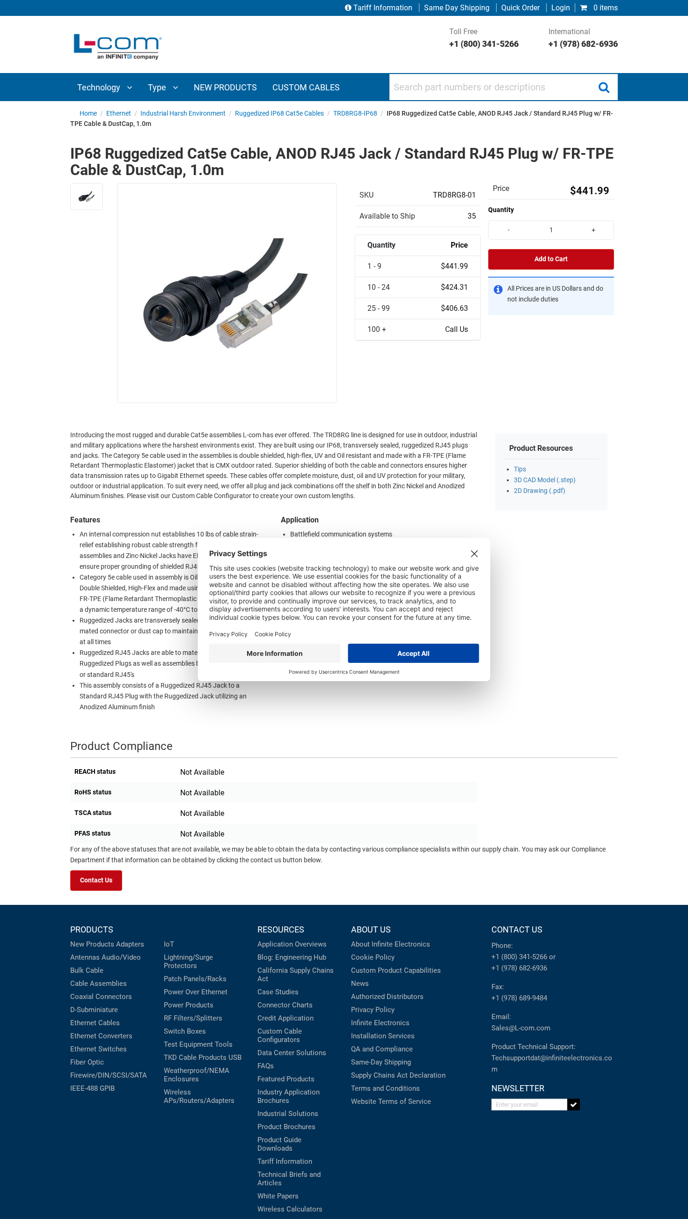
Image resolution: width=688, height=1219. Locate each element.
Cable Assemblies (98, 983)
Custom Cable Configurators (279, 1035)
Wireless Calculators (289, 1209)
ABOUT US (371, 929)
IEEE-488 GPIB (92, 1088)
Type (158, 87)
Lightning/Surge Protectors (188, 961)
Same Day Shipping (457, 7)
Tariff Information (382, 7)
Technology (99, 87)
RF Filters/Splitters (193, 1018)
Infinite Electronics (380, 1023)
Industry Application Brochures (288, 1096)
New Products (92, 944)
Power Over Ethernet (195, 992)
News (360, 983)
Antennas (85, 957)
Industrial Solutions (287, 1113)
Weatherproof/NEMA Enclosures (196, 1074)
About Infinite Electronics (390, 944)
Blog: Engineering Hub (291, 957)
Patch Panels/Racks (195, 979)
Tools (224, 1044)
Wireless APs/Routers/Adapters (199, 1096)
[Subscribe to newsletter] (573, 1104)
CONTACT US (516, 929)
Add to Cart (551, 259)
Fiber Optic (87, 1062)
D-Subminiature (94, 1010)
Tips (520, 469)
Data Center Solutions (291, 1053)
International (583, 38)
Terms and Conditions (385, 1088)
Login (560, 7)
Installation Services (383, 1036)
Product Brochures (286, 1127)
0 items (605, 7)
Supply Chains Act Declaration (398, 1075)
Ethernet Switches (98, 1049)
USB (235, 1057)
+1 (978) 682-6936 (519, 968)
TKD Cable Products (195, 1057)
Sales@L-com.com (520, 1028)
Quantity (501, 209)
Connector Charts (285, 1005)
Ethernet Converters (101, 1036)
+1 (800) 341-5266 (519, 957)
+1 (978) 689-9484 (519, 998)
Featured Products (286, 1079)
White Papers (278, 1196)
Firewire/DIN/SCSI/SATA (108, 1075)
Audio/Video (121, 957)
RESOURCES (280, 929)
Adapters (130, 944)
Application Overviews (292, 944)
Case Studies (278, 992)
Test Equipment (188, 1044)
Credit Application (285, 1018)
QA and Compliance (382, 1049)
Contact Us (96, 880)
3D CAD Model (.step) (545, 480)
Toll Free (484, 38)
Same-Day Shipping (381, 1062)
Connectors (113, 996)
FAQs (265, 1066)
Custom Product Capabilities (396, 970)
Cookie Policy (373, 957)
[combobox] (503, 87)
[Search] (604, 87)
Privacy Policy (373, 1010)
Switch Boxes (185, 1031)
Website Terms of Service (391, 1101)
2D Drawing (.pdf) (539, 491)
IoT (169, 944)
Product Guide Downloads (279, 1144)
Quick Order (520, 7)
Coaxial (82, 996)
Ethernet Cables (95, 1023)
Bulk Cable (86, 970)
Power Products (188, 1005)
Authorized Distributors (387, 996)
